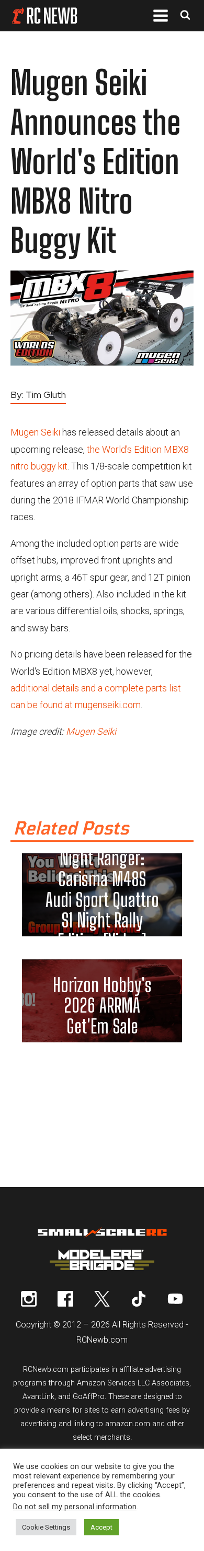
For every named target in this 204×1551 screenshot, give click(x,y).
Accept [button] (101, 1527)
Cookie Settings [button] (46, 1527)
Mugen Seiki (35, 432)
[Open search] (185, 16)
